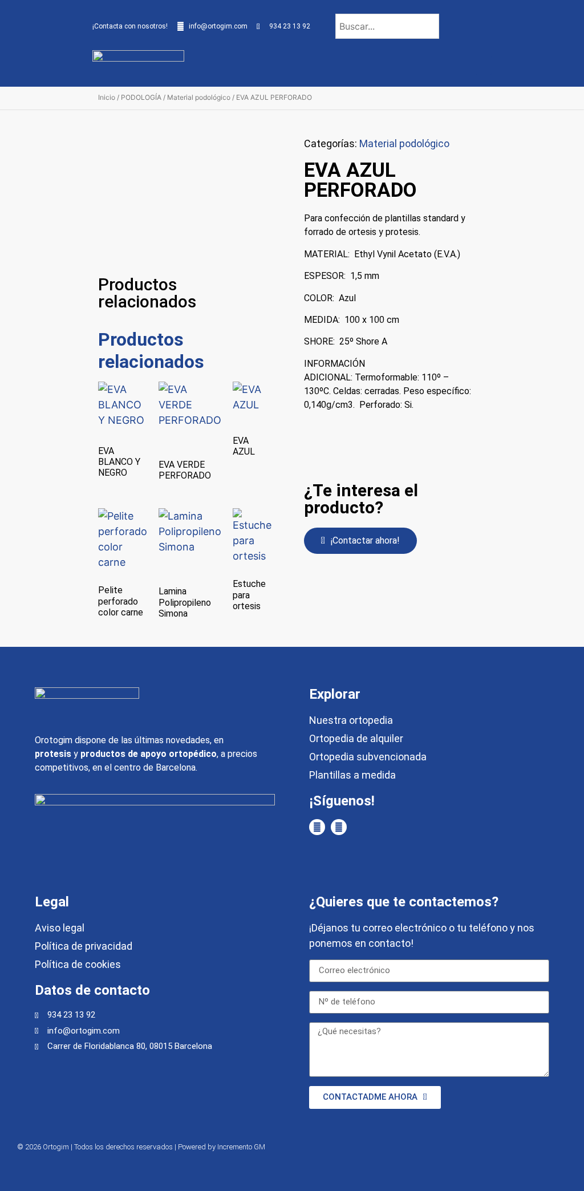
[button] (484, 65)
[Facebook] (317, 827)
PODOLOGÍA (141, 97)
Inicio (106, 97)
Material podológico (198, 97)
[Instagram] (339, 827)
